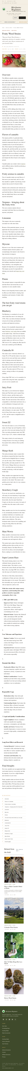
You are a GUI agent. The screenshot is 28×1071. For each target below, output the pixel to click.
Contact (4, 1052)
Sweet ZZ (7, 828)
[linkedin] (9, 1019)
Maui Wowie (7, 836)
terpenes (23, 164)
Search (15, 17)
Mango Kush (7, 830)
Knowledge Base (6, 1028)
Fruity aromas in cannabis (10, 804)
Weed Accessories (10, 22)
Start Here (22, 17)
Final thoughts (8, 841)
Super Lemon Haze (9, 838)
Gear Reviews (5, 1043)
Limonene (7, 809)
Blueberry (7, 820)
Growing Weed (5, 1030)
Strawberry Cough (9, 833)
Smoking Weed (9, 27)
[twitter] (15, 1019)
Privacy (4, 1056)
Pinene (6, 814)
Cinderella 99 (7, 822)
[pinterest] (12, 1019)
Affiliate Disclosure (6, 1054)
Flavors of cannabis (9, 801)
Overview (7, 798)
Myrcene (6, 812)
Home (3, 27)
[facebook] (3, 1019)
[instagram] (6, 1019)
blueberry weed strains (11, 331)
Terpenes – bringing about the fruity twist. (14, 806)
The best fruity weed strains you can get (13, 817)
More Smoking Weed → (19, 850)
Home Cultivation (6, 1041)
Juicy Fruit (7, 825)
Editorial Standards (6, 1050)
